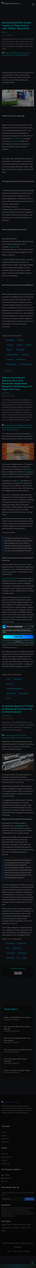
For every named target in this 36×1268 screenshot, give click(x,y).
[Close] (32, 626)
